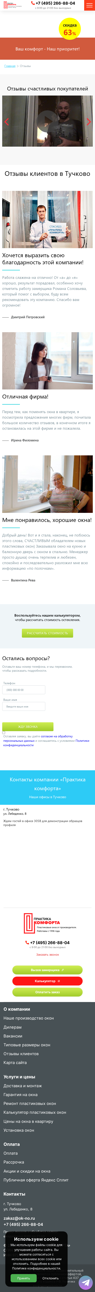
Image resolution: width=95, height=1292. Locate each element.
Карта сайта (15, 1063)
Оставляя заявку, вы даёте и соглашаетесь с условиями (46, 740)
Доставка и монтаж (23, 1086)
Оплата (11, 1153)
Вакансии (13, 1036)
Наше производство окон (29, 1018)
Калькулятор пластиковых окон (35, 1112)
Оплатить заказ (47, 992)
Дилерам (13, 1027)
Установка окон (19, 1130)
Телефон (9, 683)
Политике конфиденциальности (36, 1268)
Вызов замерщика (45, 970)
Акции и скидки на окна (27, 1171)
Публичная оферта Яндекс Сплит (36, 1180)
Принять (23, 1278)
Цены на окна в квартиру (28, 1121)
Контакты (14, 1194)
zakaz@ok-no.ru (19, 1218)
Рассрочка (14, 1162)
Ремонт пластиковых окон (30, 1104)
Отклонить (50, 1278)
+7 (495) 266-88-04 (55, 3)
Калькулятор (45, 981)
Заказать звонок (47, 954)
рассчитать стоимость (47, 633)
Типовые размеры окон (27, 1045)
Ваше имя (10, 700)
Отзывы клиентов (21, 1054)
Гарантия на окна (21, 1095)
